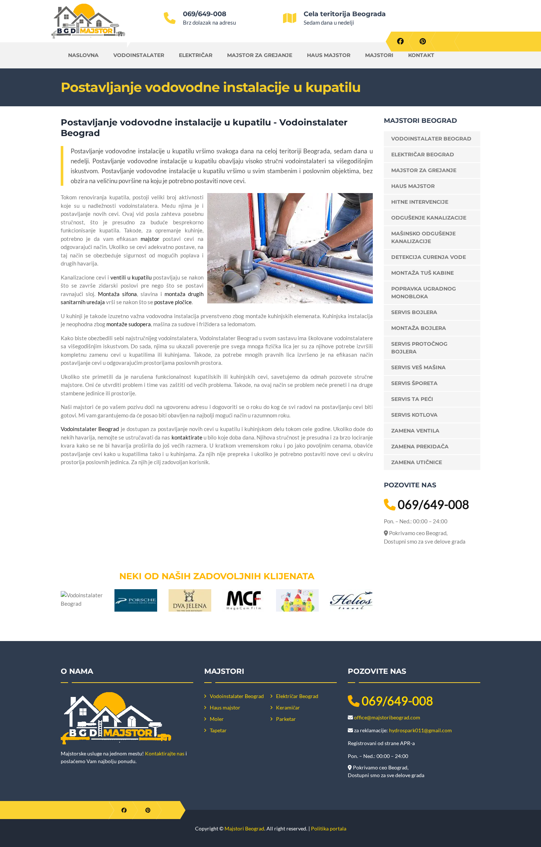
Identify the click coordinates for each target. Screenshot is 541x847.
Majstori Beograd (244, 828)
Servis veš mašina (418, 367)
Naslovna (83, 55)
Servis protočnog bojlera (419, 348)
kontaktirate (187, 437)
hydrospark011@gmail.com (420, 730)
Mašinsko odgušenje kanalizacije (423, 237)
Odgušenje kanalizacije (428, 217)
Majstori (379, 55)
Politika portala (328, 828)
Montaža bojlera (418, 328)
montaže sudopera (128, 324)
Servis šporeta (414, 383)
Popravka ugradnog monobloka (423, 292)
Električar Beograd (422, 154)
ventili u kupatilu (131, 277)
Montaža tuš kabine (422, 273)
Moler (217, 719)
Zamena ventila (415, 430)
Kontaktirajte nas (164, 753)
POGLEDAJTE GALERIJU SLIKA (221, 547)
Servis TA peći (412, 399)
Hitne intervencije (419, 202)
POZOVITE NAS (334, 502)
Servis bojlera (414, 312)
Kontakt (421, 55)
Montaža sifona (117, 294)
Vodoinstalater (138, 55)
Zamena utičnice (416, 462)
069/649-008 (204, 14)
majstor (150, 238)
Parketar (286, 719)
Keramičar (288, 707)
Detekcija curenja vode (428, 257)
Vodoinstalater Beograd (90, 429)
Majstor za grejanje (259, 55)
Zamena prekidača (420, 446)
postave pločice (173, 302)
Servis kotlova (414, 415)
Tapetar (218, 730)
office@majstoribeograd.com (387, 717)
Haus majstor (328, 55)
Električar (195, 55)
